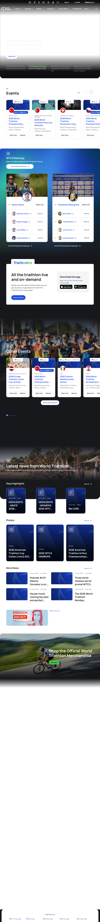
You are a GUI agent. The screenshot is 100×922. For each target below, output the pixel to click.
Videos (19, 498)
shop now (54, 662)
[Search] (96, 8)
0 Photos (11, 546)
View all (86, 484)
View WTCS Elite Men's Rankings (19, 246)
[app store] (66, 287)
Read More (11, 56)
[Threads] (48, 3)
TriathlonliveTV (68, 280)
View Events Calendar (50, 403)
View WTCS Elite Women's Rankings (66, 246)
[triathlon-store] (22, 654)
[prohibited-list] (72, 618)
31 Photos (41, 549)
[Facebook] (34, 3)
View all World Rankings (19, 166)
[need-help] (27, 618)
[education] (32, 425)
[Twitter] (39, 3)
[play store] (80, 287)
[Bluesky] (58, 3)
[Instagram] (30, 3)
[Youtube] (43, 2)
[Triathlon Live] (90, 2)
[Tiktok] (53, 3)
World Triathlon (6, 8)
